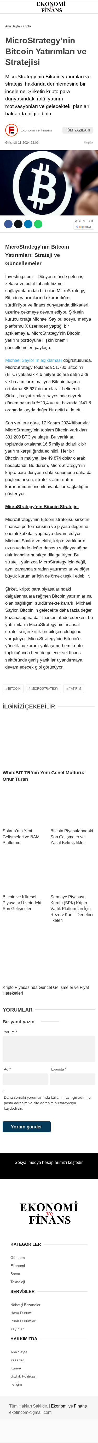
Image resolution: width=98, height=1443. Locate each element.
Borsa (14, 75)
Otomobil (17, 117)
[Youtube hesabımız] (62, 1434)
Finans (14, 64)
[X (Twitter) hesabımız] (31, 1434)
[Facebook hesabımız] (16, 1434)
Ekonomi (16, 54)
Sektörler (18, 96)
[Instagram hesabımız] (47, 1434)
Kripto (14, 85)
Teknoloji (17, 106)
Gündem (15, 43)
